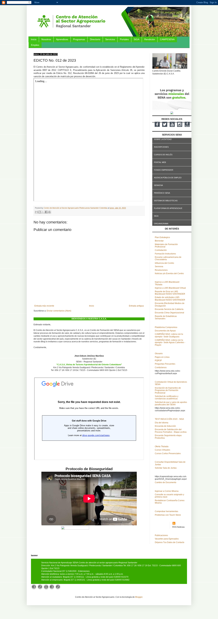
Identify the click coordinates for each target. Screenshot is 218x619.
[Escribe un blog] (39, 212)
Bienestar (159, 241)
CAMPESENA (167, 39)
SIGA (136, 39)
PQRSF (158, 360)
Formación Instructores (165, 254)
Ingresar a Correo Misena (166, 491)
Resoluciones (161, 270)
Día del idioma (161, 422)
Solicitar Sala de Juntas (166, 468)
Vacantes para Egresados (167, 539)
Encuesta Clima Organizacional (169, 312)
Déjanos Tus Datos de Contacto (169, 542)
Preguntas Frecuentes (165, 364)
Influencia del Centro (164, 263)
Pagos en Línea (162, 357)
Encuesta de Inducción (165, 426)
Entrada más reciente (44, 306)
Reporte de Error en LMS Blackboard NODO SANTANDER (170, 292)
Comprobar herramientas (166, 511)
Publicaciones (161, 535)
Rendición (149, 39)
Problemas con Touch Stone (168, 515)
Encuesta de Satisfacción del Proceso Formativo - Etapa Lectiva (170, 430)
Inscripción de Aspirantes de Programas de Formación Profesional (168, 390)
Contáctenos (161, 367)
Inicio (33, 39)
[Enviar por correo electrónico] (36, 212)
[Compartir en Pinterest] (49, 212)
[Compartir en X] (43, 212)
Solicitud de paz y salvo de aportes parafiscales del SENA (171, 403)
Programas (79, 39)
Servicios (110, 39)
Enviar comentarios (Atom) (59, 311)
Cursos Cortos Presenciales (168, 453)
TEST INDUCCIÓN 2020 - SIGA (169, 419)
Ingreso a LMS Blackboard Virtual (170, 288)
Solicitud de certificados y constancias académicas (166, 397)
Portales (124, 39)
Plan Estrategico (162, 237)
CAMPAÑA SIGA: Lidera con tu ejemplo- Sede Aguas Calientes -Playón (170, 342)
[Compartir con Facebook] (46, 212)
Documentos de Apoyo (165, 331)
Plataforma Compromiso (166, 327)
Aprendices (62, 39)
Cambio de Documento (165, 482)
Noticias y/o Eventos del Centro (169, 273)
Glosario (159, 353)
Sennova (159, 266)
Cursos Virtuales (162, 450)
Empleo (35, 45)
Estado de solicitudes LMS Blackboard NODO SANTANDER (170, 298)
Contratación (161, 250)
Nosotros (46, 39)
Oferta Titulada (161, 446)
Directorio (95, 39)
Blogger (138, 597)
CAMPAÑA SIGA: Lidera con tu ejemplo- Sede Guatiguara (169, 335)
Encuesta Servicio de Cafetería (169, 309)
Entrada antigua (136, 306)
